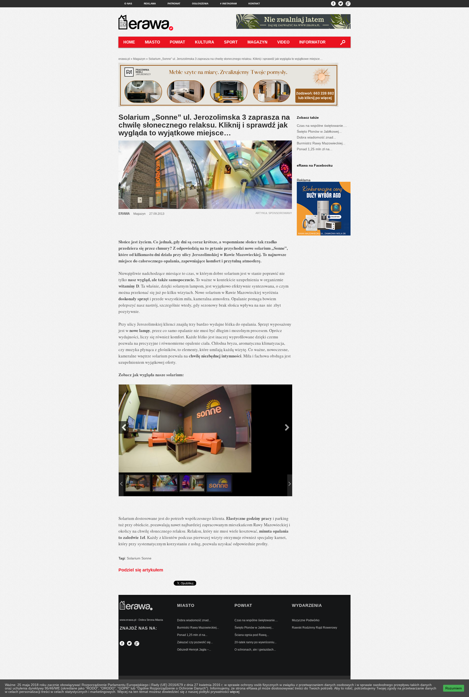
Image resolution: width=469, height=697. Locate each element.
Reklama (150, 3)
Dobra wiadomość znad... (316, 137)
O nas (128, 3)
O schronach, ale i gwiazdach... (255, 649)
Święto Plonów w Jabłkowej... (319, 131)
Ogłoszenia (200, 3)
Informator (312, 42)
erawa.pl (124, 59)
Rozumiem (453, 688)
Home (129, 42)
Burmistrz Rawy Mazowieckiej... (321, 143)
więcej (234, 692)
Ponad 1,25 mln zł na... (314, 149)
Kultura (204, 42)
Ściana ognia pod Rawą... (251, 635)
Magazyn (257, 42)
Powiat (177, 42)
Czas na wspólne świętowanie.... (322, 126)
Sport (231, 42)
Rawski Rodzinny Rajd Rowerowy (314, 627)
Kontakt (254, 3)
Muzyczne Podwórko (306, 620)
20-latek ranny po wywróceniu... (255, 642)
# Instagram (228, 3)
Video (283, 42)
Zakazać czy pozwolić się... (195, 642)
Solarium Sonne (139, 558)
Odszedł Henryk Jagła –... (194, 649)
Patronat (174, 3)
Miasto (152, 42)
